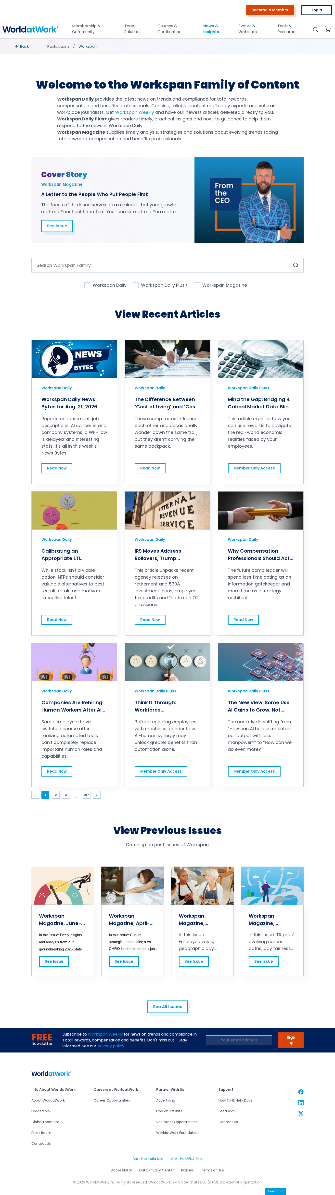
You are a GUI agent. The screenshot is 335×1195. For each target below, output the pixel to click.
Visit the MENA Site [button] (186, 1158)
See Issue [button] (57, 226)
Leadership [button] (40, 1111)
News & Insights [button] (211, 29)
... (76, 796)
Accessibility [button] (121, 1170)
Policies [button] (187, 1170)
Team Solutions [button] (133, 29)
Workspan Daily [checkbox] (110, 285)
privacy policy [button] (110, 1046)
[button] (30, 31)
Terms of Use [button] (212, 1170)
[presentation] (22, 46)
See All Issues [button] (167, 1007)
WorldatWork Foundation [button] (177, 1132)
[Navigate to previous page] (35, 795)
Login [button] (317, 10)
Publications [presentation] (58, 46)
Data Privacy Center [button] (156, 1170)
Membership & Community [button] (86, 29)
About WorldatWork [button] (48, 1100)
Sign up (291, 1040)
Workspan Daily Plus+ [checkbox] (164, 285)
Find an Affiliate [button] (169, 1111)
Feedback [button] (227, 1111)
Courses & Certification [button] (169, 29)
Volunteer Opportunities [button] (176, 1121)
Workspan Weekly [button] (105, 1034)
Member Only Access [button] (254, 467)
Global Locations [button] (45, 1121)
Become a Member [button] (269, 10)
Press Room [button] (41, 1132)
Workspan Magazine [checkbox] (224, 285)
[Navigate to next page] (97, 795)
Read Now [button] (57, 467)
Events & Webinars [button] (247, 29)
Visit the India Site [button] (148, 1158)
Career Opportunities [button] (112, 1100)
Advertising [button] (165, 1100)
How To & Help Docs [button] (236, 1100)
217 (86, 795)
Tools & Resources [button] (287, 29)
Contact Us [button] (41, 1143)
